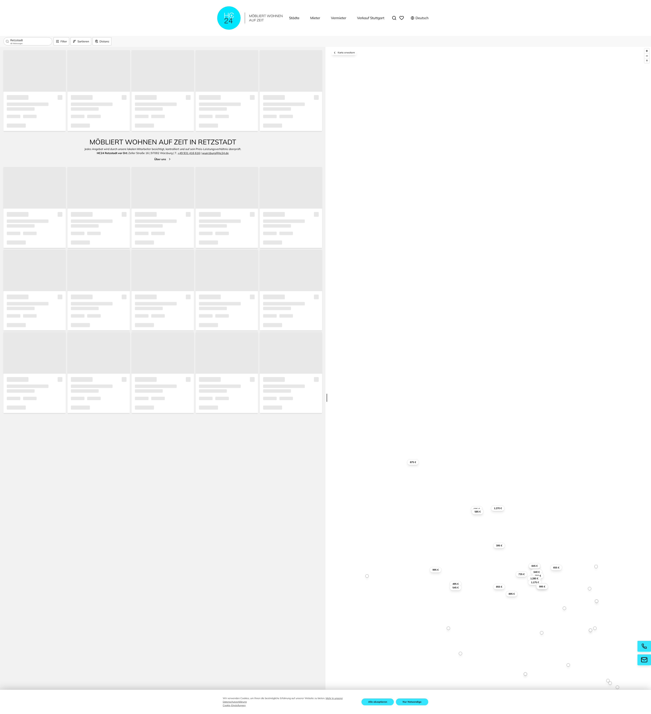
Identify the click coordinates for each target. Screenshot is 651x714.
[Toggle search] (394, 18)
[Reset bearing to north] (646, 60)
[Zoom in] (646, 50)
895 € (512, 593)
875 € (413, 462)
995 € (435, 569)
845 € (534, 565)
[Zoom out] (646, 55)
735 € (521, 574)
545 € (455, 587)
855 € (499, 586)
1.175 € (535, 582)
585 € (478, 511)
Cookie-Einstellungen (234, 705)
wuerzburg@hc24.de (215, 153)
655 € (556, 567)
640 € (537, 572)
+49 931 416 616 (189, 153)
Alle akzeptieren (377, 701)
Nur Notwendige (412, 701)
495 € (455, 583)
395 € (499, 545)
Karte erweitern (346, 52)
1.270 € (498, 508)
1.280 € (534, 578)
